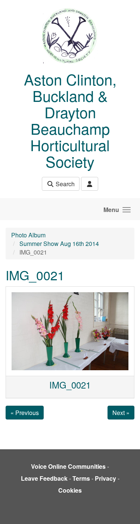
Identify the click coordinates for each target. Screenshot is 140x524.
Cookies (70, 490)
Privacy (105, 478)
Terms (81, 478)
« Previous (24, 412)
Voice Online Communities (68, 466)
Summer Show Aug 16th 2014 (59, 243)
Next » (121, 412)
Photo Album (28, 235)
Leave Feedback (44, 478)
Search (64, 184)
